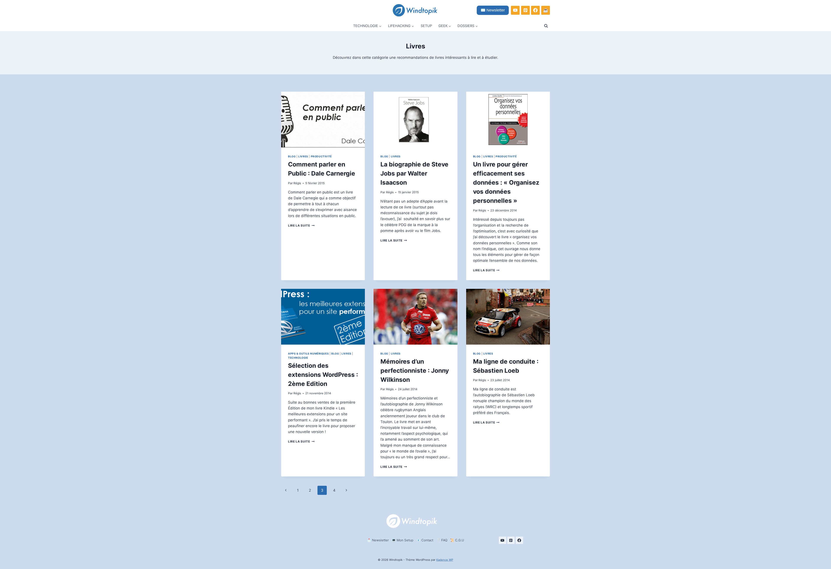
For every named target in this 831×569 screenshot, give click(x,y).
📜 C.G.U (457, 540)
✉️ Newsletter (493, 10)
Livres (303, 156)
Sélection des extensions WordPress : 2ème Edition (323, 374)
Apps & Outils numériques (308, 353)
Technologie (298, 357)
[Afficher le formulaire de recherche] (546, 26)
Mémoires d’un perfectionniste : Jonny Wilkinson (414, 370)
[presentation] (323, 119)
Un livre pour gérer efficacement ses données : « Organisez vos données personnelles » (506, 182)
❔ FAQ (441, 540)
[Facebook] (535, 10)
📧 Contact (424, 540)
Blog (292, 156)
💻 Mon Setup (402, 540)
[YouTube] (515, 10)
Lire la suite (301, 225)
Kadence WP (444, 559)
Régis (297, 183)
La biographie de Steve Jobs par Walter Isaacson (414, 173)
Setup (426, 26)
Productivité (321, 156)
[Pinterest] (525, 10)
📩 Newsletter (378, 540)
